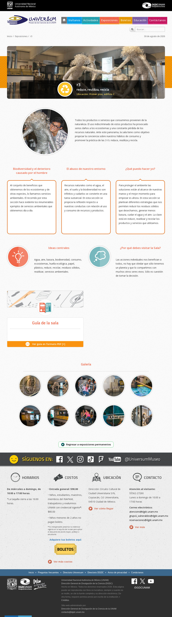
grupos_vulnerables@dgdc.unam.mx (148, 515)
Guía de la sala (45, 323)
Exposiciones (109, 20)
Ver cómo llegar (103, 508)
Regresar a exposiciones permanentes (88, 444)
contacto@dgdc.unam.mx (72, 612)
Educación (140, 20)
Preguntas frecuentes (48, 572)
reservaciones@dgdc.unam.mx (145, 520)
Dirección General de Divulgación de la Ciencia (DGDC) (87, 583)
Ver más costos (63, 561)
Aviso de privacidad (117, 572)
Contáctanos (157, 20)
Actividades (90, 20)
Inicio (9, 36)
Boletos (126, 20)
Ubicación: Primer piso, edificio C (96, 94)
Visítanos (74, 20)
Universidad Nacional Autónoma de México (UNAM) (85, 580)
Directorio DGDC (96, 572)
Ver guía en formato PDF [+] (48, 344)
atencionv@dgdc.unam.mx (143, 511)
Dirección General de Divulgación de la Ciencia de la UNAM (88, 609)
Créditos (65, 600)
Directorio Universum (73, 572)
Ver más (140, 527)
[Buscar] (132, 29)
